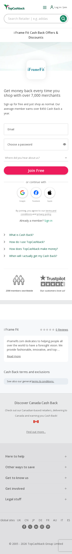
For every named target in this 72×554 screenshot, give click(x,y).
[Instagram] (42, 527)
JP (33, 520)
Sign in (48, 220)
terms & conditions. (43, 381)
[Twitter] (30, 527)
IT (62, 520)
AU (55, 520)
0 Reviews (62, 329)
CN (26, 520)
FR (47, 520)
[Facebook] (24, 527)
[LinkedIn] (36, 527)
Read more (14, 356)
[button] (44, 7)
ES (68, 520)
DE (40, 520)
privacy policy (44, 214)
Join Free (36, 170)
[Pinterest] (48, 527)
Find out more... (36, 432)
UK (19, 520)
